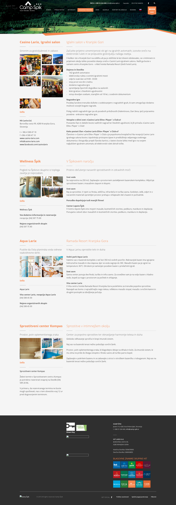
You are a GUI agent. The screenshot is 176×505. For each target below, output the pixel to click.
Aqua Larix (24, 289)
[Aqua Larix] (30, 266)
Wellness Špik (26, 209)
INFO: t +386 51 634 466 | (99, 3)
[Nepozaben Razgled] (52, 192)
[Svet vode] (30, 187)
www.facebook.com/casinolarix (34, 144)
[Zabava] (30, 65)
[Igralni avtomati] (30, 81)
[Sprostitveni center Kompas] (58, 343)
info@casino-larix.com (30, 141)
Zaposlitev (126, 3)
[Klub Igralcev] (52, 70)
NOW (152, 10)
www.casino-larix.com (29, 138)
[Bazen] (46, 343)
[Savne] (30, 348)
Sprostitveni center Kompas (32, 371)
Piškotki (153, 497)
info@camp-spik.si (113, 3)
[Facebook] (148, 3)
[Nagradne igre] (46, 59)
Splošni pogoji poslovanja (140, 497)
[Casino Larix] (58, 59)
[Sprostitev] (46, 181)
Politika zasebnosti (122, 497)
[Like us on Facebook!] (111, 497)
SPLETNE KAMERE (137, 3)
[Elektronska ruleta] (52, 87)
